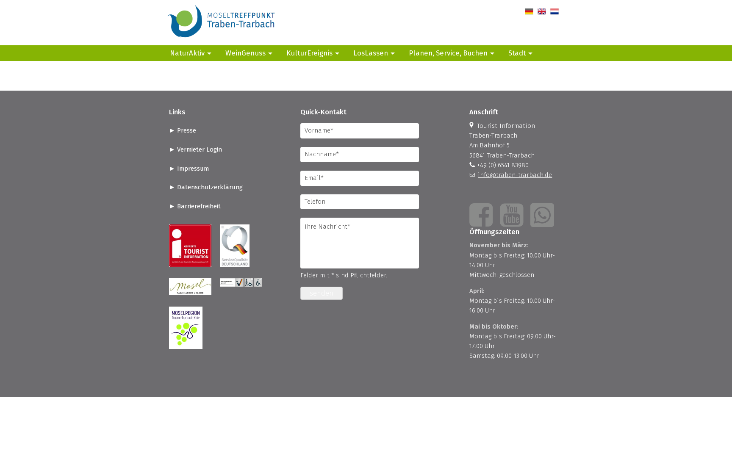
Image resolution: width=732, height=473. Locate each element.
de (528, 11)
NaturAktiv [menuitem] (187, 53)
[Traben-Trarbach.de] (222, 40)
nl (553, 11)
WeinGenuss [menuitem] (245, 53)
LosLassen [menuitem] (370, 53)
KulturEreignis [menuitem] (309, 53)
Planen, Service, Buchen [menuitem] (448, 53)
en (541, 11)
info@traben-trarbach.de (515, 175)
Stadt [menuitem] (517, 53)
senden (321, 293)
